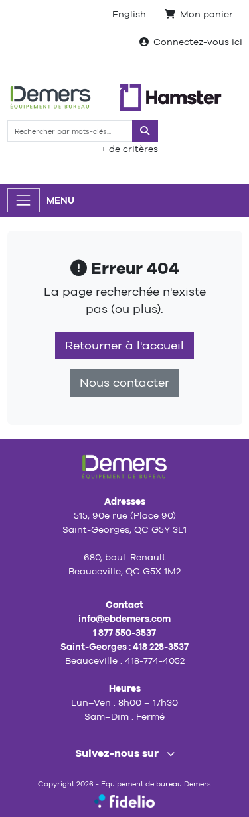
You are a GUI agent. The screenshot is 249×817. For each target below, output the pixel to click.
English (129, 14)
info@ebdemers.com (124, 618)
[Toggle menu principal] (23, 200)
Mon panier (206, 14)
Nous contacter (124, 382)
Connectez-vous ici (197, 41)
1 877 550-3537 (124, 632)
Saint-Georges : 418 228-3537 (124, 646)
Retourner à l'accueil (124, 345)
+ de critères (129, 148)
